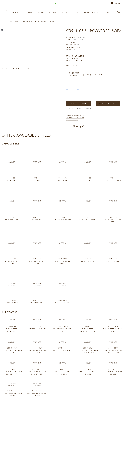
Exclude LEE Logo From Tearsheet (80, 108)
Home (8, 21)
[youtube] (77, 127)
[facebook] (80, 127)
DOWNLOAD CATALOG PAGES (76, 116)
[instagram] (74, 127)
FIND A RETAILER (72, 120)
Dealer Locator (90, 12)
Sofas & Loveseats (31, 21)
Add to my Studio (108, 103)
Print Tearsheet (78, 103)
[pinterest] (83, 127)
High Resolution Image (75, 118)
